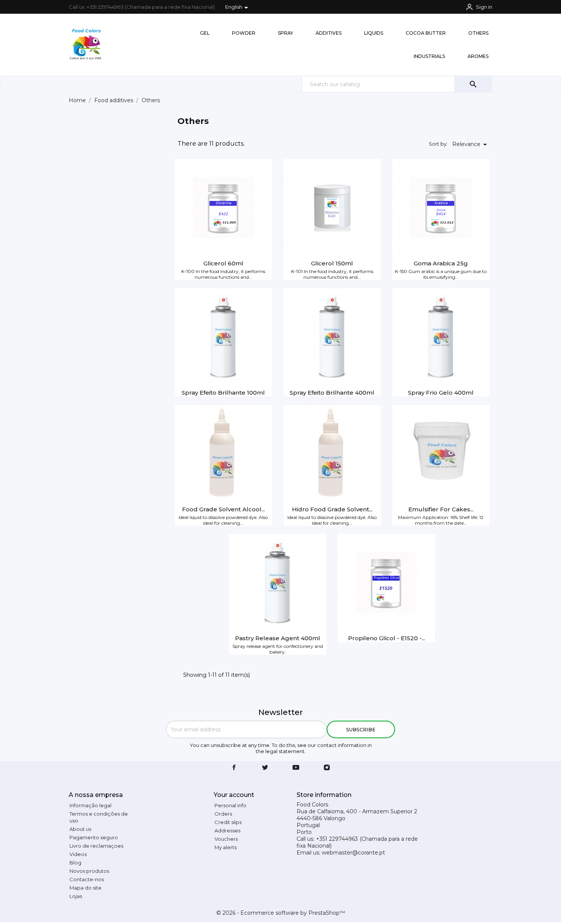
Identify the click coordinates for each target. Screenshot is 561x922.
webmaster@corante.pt (353, 852)
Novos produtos (89, 871)
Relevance (471, 144)
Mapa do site (85, 888)
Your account (234, 794)
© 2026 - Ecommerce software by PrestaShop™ (280, 912)
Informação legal (90, 805)
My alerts (225, 847)
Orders (223, 814)
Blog (75, 862)
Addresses (227, 830)
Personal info (230, 805)
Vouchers (226, 839)
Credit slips (228, 822)
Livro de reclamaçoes (96, 846)
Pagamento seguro (93, 837)
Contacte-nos (86, 879)
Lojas (75, 896)
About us (80, 829)
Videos (78, 854)
